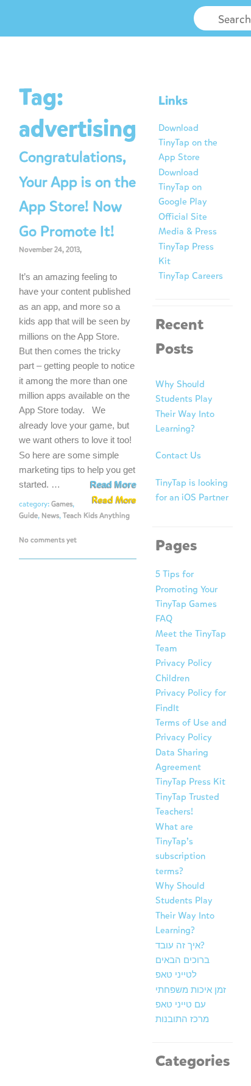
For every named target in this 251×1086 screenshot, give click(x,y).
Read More (113, 484)
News (50, 515)
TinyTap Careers (190, 276)
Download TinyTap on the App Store (187, 143)
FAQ (163, 618)
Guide (28, 515)
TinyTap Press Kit (190, 782)
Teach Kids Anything (96, 515)
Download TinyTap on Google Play (182, 187)
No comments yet (48, 540)
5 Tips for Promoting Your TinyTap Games (186, 589)
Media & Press (187, 231)
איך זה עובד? (180, 945)
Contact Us (178, 455)
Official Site (182, 217)
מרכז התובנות (182, 1019)
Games (61, 504)
